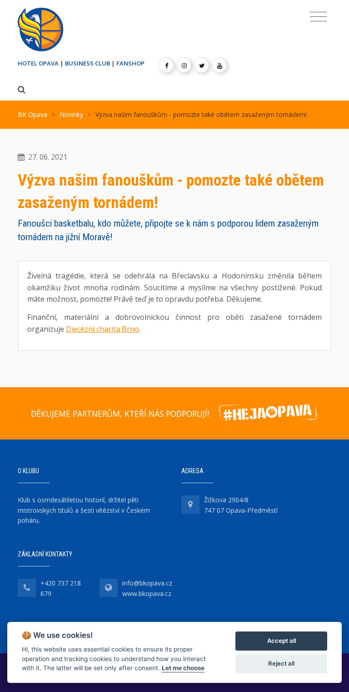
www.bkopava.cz (146, 593)
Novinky (71, 114)
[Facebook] (166, 65)
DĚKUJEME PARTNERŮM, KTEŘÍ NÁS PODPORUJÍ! (120, 413)
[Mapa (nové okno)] (190, 504)
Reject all (281, 663)
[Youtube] (219, 65)
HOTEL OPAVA (38, 63)
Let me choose (183, 668)
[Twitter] (202, 65)
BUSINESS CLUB (87, 63)
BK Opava (32, 114)
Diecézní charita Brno (102, 329)
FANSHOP (130, 63)
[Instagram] (184, 65)
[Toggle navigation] (318, 17)
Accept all (281, 640)
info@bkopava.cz (147, 583)
